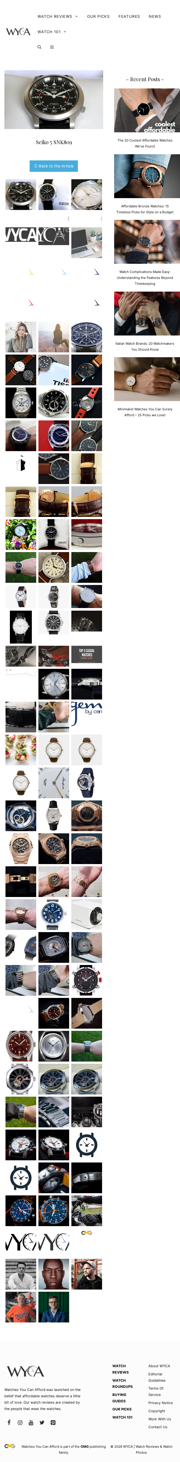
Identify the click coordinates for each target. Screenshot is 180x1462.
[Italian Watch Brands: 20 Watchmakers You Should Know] (147, 314)
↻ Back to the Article (54, 166)
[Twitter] (42, 1422)
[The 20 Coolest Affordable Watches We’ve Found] (147, 111)
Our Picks (98, 16)
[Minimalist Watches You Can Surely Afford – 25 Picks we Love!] (147, 380)
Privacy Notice (160, 1403)
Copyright (156, 1411)
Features (129, 16)
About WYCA (159, 1366)
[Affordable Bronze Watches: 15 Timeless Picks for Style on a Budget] (147, 177)
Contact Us (157, 1427)
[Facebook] (9, 1422)
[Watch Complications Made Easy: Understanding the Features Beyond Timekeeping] (147, 242)
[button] (39, 47)
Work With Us (159, 1419)
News (155, 16)
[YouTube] (31, 1422)
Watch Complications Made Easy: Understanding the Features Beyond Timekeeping (145, 278)
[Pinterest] (53, 1422)
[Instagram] (20, 1422)
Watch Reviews (55, 16)
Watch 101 (49, 32)
